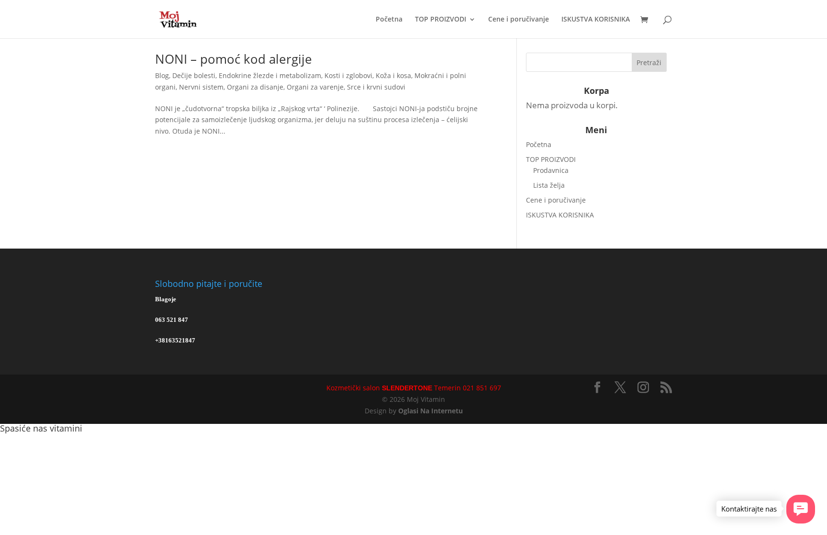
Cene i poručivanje (518, 19)
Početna (389, 19)
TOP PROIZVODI (440, 19)
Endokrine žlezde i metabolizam (270, 75)
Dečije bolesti (193, 75)
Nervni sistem (201, 86)
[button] (800, 509)
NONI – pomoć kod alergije (233, 59)
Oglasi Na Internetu (430, 410)
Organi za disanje (255, 86)
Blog (162, 75)
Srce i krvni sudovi (376, 86)
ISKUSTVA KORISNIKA (595, 19)
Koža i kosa (393, 75)
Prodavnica (551, 170)
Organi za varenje (315, 86)
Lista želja (549, 185)
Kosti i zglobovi (348, 75)
